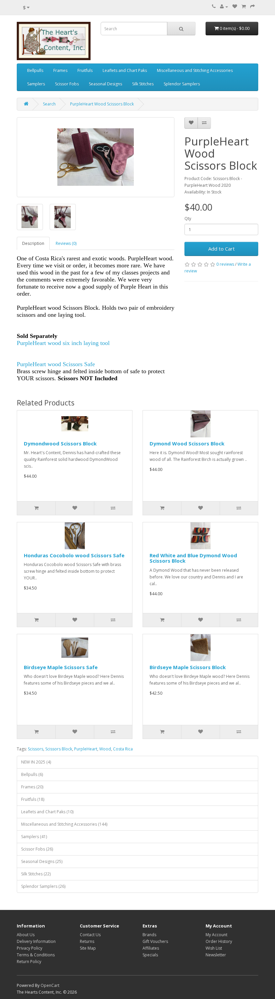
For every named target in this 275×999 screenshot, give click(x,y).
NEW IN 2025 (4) (36, 762)
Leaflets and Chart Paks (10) (47, 812)
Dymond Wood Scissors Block (187, 443)
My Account (216, 935)
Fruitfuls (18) (32, 799)
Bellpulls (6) (32, 774)
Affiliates (151, 948)
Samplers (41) (34, 836)
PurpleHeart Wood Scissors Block (102, 104)
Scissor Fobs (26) (37, 849)
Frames (60, 70)
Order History (219, 941)
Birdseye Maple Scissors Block (188, 667)
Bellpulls (35, 70)
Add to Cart (221, 248)
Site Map (88, 948)
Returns (87, 941)
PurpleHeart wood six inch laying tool (63, 343)
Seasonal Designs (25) (41, 861)
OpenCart (50, 985)
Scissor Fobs (67, 84)
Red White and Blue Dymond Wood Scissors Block (193, 558)
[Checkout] (252, 6)
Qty (187, 218)
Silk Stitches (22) (36, 874)
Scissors (35, 749)
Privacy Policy (29, 948)
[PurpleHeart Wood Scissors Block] (95, 157)
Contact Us (90, 935)
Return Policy (29, 961)
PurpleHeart (85, 749)
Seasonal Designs (105, 84)
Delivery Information (36, 941)
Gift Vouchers (155, 941)
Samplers (36, 84)
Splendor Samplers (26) (43, 886)
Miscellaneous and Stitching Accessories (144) (64, 824)
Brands (149, 935)
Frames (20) (32, 787)
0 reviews (225, 264)
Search (49, 104)
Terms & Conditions (36, 955)
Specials (150, 955)
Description (33, 243)
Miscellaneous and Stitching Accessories (195, 70)
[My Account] (224, 6)
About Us (26, 935)
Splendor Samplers (182, 84)
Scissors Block (58, 749)
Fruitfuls (85, 70)
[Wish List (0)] (234, 6)
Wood (105, 749)
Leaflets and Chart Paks (125, 70)
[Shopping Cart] (243, 6)
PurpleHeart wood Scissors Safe (56, 364)
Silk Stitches (143, 84)
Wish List (214, 948)
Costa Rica (123, 749)
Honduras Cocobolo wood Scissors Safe (74, 555)
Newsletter (216, 955)
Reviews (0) (66, 243)
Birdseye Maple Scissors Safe (61, 667)
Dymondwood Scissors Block (60, 443)
